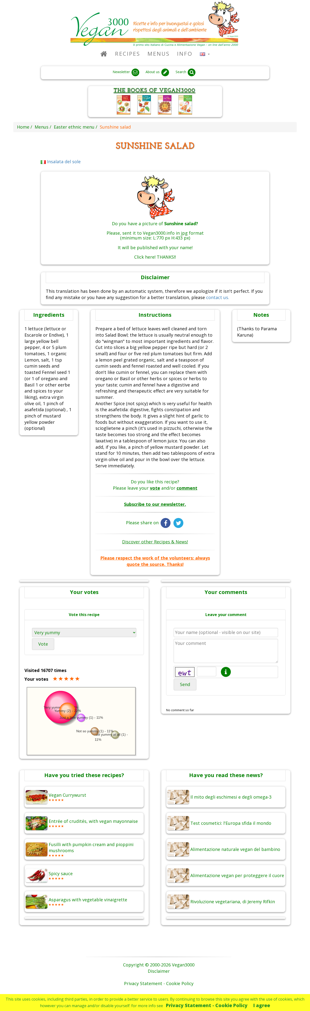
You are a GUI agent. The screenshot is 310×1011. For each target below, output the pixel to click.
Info (185, 53)
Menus (158, 53)
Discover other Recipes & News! (155, 542)
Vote (43, 644)
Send (185, 684)
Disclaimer (159, 971)
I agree (261, 1005)
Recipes (127, 53)
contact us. (217, 297)
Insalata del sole (63, 161)
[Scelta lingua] (204, 53)
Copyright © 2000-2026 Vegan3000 (158, 965)
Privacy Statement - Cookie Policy (207, 1005)
